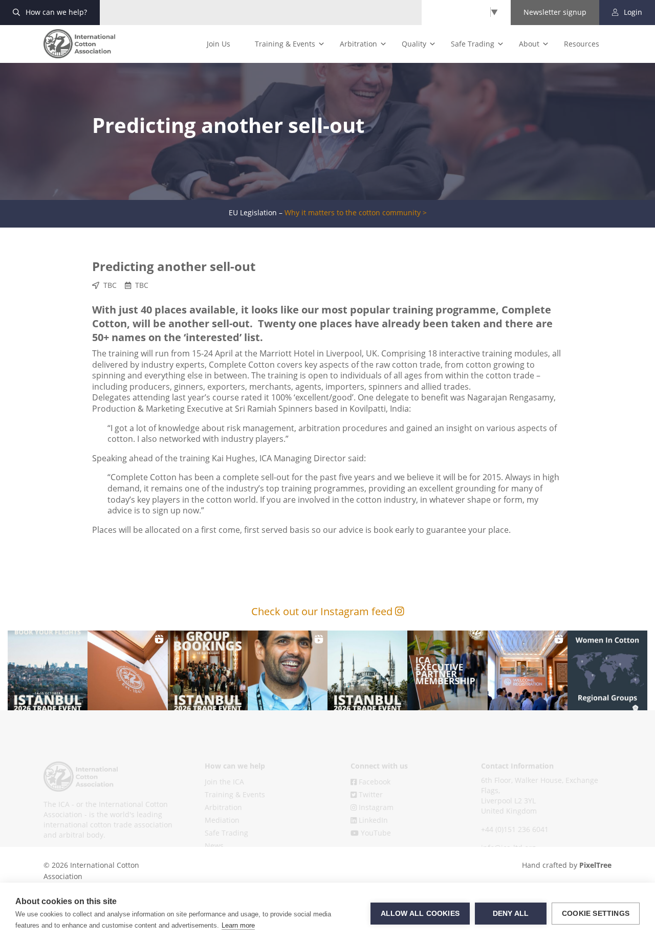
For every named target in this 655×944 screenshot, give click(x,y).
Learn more (238, 925)
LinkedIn (372, 820)
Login (632, 12)
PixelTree (595, 865)
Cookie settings (595, 913)
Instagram (375, 807)
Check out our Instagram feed (323, 611)
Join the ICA (224, 781)
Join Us (218, 44)
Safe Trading (472, 44)
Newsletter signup (554, 12)
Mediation (222, 820)
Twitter (370, 794)
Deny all (511, 913)
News (214, 845)
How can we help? (55, 12)
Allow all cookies (420, 913)
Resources (581, 44)
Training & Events (285, 44)
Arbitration (358, 44)
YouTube (375, 833)
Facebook (373, 781)
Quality (414, 44)
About (529, 44)
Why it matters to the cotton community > (356, 212)
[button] (48, 670)
